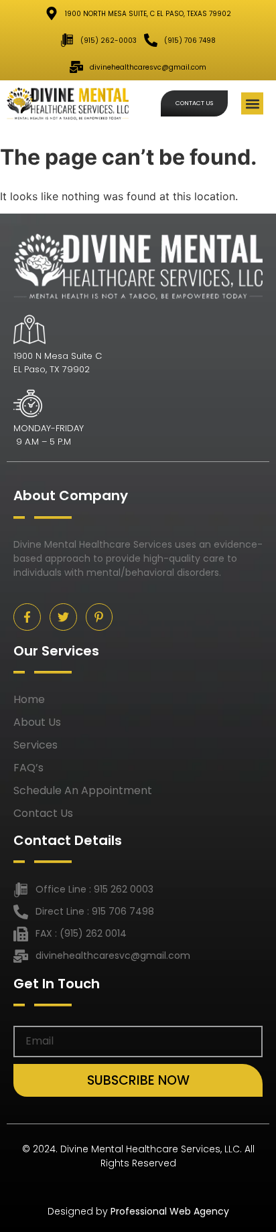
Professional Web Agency (170, 1211)
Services (35, 745)
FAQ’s (28, 768)
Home (29, 699)
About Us (37, 722)
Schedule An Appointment (82, 790)
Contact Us (43, 813)
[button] (252, 103)
